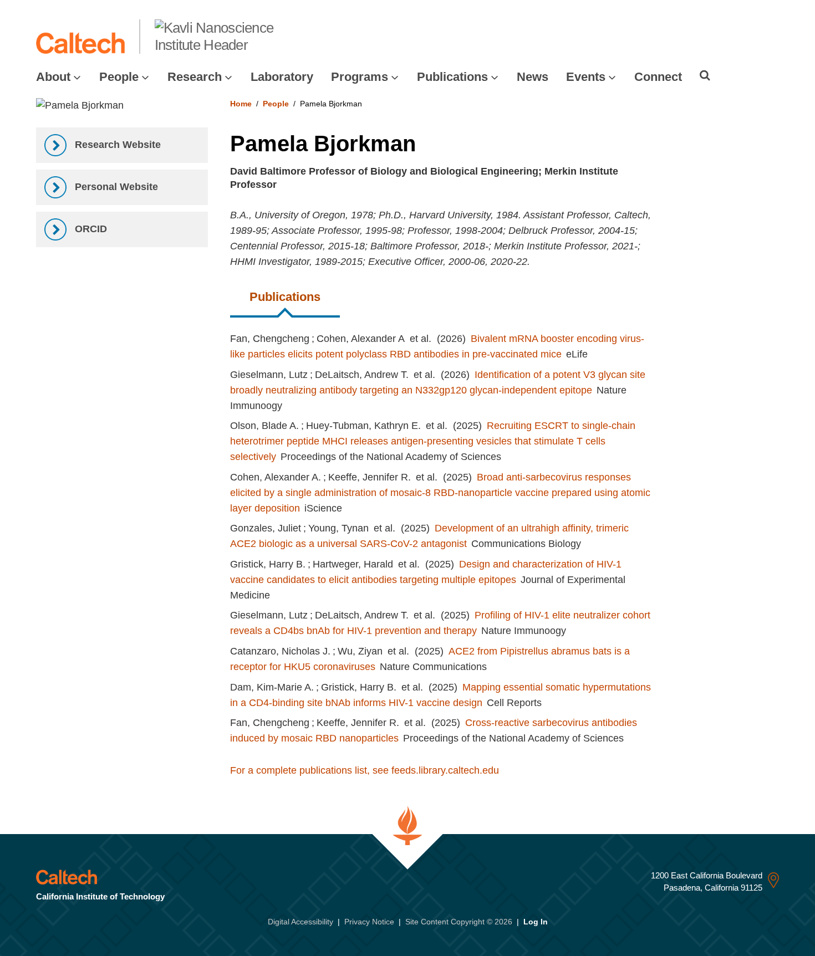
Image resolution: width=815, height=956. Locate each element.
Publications (452, 77)
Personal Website (115, 186)
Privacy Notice (369, 921)
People (119, 77)
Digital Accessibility (300, 921)
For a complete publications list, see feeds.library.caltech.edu (364, 770)
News (532, 77)
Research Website (116, 144)
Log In (535, 921)
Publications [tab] (284, 297)
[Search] (705, 75)
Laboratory (282, 77)
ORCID (89, 228)
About (53, 77)
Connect (658, 77)
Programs (359, 77)
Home (241, 103)
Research (194, 77)
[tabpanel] (505, 548)
